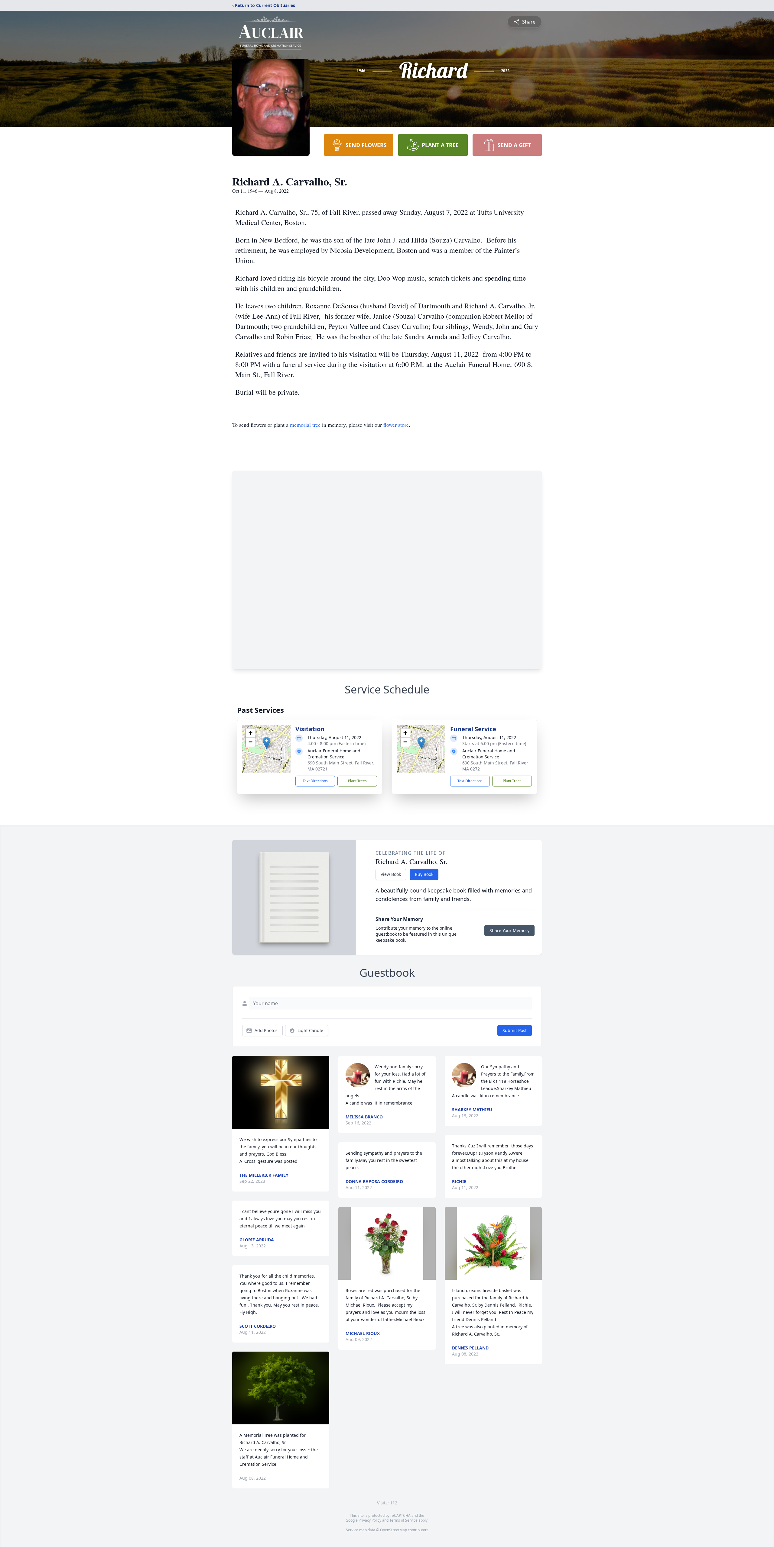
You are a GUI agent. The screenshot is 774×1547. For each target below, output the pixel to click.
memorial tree (305, 424)
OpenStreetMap (393, 1530)
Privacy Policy (370, 1520)
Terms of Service (403, 1520)
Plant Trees (357, 780)
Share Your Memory (509, 930)
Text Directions (315, 780)
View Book (391, 874)
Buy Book (424, 874)
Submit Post (514, 1030)
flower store (396, 424)
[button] (266, 743)
